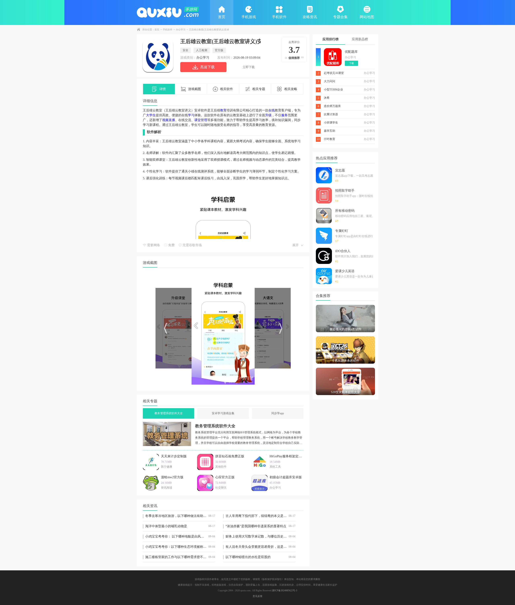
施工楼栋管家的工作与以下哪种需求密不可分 (180, 557)
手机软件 (279, 17)
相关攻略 (290, 89)
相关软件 (226, 89)
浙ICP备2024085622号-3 (284, 590)
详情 (162, 89)
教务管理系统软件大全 (168, 413)
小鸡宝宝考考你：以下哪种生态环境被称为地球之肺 (180, 546)
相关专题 (258, 89)
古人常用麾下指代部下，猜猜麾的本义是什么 (260, 516)
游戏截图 (194, 89)
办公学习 (180, 29)
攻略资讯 (310, 17)
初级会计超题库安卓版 (286, 477)
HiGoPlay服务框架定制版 (287, 456)
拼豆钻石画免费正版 (229, 456)
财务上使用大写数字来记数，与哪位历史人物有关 (260, 536)
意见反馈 (257, 596)
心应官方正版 (225, 477)
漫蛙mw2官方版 (172, 477)
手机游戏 (248, 17)
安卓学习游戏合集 (223, 413)
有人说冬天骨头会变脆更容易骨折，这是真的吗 (260, 546)
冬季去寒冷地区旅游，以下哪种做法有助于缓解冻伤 (180, 516)
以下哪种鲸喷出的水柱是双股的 (260, 557)
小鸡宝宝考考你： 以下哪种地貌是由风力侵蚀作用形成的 (180, 536)
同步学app (277, 413)
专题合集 (340, 17)
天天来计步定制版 (174, 456)
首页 (221, 17)
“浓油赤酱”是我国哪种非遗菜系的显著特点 (260, 526)
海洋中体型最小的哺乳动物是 (180, 526)
